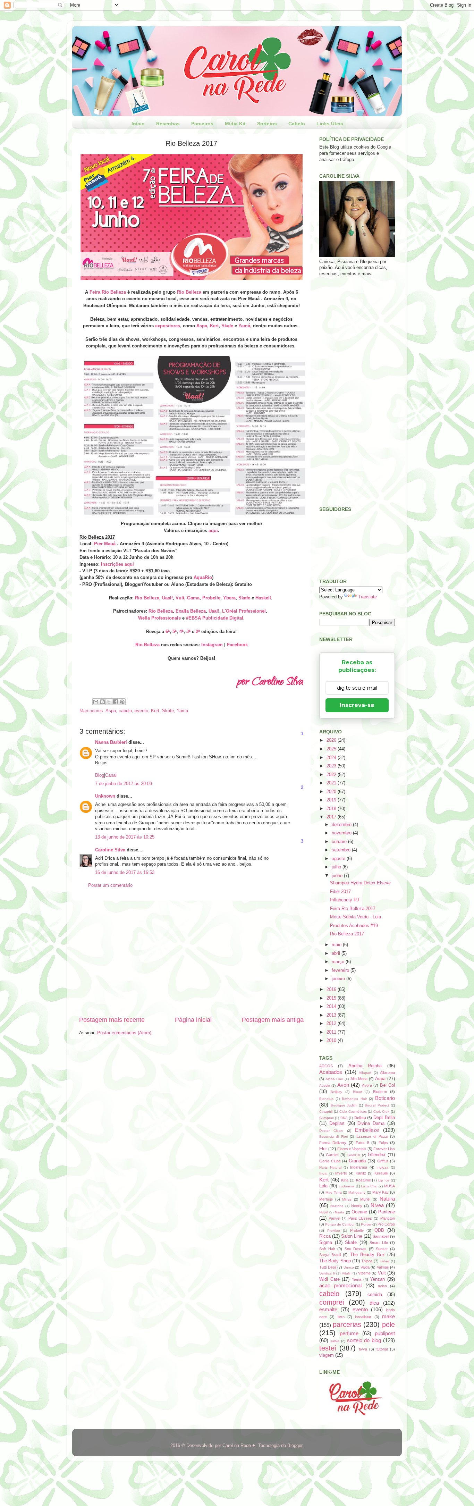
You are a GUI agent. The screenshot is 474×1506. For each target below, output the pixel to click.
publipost (385, 1333)
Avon (343, 1085)
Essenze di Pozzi (372, 1136)
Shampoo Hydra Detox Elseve (360, 883)
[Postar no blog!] (102, 701)
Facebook (237, 644)
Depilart (337, 1123)
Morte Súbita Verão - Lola (355, 917)
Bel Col (387, 1085)
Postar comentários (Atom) (124, 1032)
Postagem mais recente (112, 1019)
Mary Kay (380, 1192)
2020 (332, 791)
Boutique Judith (344, 1105)
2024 (332, 757)
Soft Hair (327, 1249)
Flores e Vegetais (351, 1149)
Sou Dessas (356, 1249)
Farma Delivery (332, 1143)
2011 (332, 1032)
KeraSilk (381, 1173)
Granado (357, 1161)
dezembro (342, 824)
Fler (323, 1148)
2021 (332, 783)
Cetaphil (325, 1111)
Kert (214, 325)
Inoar (323, 1173)
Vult (180, 597)
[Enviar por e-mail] (95, 701)
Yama (182, 710)
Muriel (365, 1199)
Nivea (377, 1205)
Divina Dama (370, 1123)
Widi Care (329, 1279)
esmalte (328, 1309)
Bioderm (380, 1091)
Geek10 (353, 1155)
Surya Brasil (330, 1255)
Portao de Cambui (339, 1224)
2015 (332, 998)
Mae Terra (333, 1192)
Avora (367, 1085)
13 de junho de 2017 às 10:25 (124, 837)
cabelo (125, 710)
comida (374, 1294)
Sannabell (381, 1236)
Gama (193, 597)
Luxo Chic (369, 1186)
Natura (387, 1199)
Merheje (326, 1199)
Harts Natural (330, 1167)
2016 (332, 989)
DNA (344, 1118)
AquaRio (203, 577)
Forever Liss (384, 1149)
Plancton (387, 1218)
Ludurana (346, 1186)
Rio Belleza (189, 292)
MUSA (389, 1186)
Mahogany (356, 1192)
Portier (366, 1224)
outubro (340, 841)
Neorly (356, 1206)
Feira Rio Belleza (108, 292)
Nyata (339, 1212)
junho (338, 875)
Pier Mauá (105, 543)
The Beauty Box (367, 1254)
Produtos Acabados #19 (354, 925)
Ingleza (382, 1167)
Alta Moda (358, 1079)
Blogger (294, 1445)
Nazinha (337, 1206)
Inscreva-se (357, 705)
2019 (332, 800)
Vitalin (347, 1273)
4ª (181, 631)
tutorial (382, 1349)
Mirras (347, 1199)
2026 (332, 740)
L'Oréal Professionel (244, 611)
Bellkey (336, 1092)
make (388, 1316)
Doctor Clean (331, 1131)
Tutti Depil (327, 1267)
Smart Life (379, 1242)
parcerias (347, 1324)
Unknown (105, 796)
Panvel (334, 1218)
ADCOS (326, 1066)
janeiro (339, 978)
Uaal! (167, 597)
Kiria (344, 1180)
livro (341, 1317)
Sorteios (267, 123)
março (339, 961)
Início (138, 123)
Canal (111, 775)
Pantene (386, 1212)
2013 (332, 1015)
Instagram (212, 644)
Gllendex (377, 1154)
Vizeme (364, 1273)
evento (141, 710)
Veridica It (327, 1273)
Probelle (211, 597)
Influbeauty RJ (344, 900)
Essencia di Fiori (333, 1136)
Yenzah (377, 1279)
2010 (332, 1040)
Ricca (325, 1236)
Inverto (341, 1173)
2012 (332, 1023)
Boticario (385, 1098)
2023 (332, 766)
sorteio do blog (364, 1340)
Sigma (325, 1242)
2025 (332, 749)
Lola (323, 1186)
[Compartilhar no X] (108, 701)
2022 (332, 774)
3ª (188, 631)
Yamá (244, 325)
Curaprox (326, 1118)
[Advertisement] (191, 958)
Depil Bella (384, 1117)
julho (337, 867)
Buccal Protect (377, 1105)
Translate (367, 597)
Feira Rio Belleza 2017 (352, 908)
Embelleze (367, 1130)
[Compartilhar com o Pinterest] (122, 701)
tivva (363, 1349)
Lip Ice (383, 1180)
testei (327, 1348)
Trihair (385, 1261)
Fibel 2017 (340, 891)
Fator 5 (362, 1143)
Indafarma (358, 1167)
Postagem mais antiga (273, 1019)
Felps (383, 1143)
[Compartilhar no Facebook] (115, 701)
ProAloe (333, 1230)
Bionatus (326, 1099)
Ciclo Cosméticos (353, 1111)
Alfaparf (365, 1073)
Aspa (201, 325)
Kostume (363, 1180)
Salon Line (351, 1236)
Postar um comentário (110, 885)
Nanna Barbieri (111, 742)
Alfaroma (387, 1072)
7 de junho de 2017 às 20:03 (123, 783)
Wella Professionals (159, 618)
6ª (168, 631)
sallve (334, 1341)
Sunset (382, 1249)
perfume (349, 1333)
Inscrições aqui (117, 564)
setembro (342, 850)
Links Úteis (329, 123)
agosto (339, 858)
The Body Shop (335, 1261)
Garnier (332, 1155)
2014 (332, 1006)
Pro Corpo (386, 1224)
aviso (382, 1286)
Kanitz (361, 1173)
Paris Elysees (360, 1218)
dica (374, 1303)
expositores (167, 325)
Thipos (367, 1261)
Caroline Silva (110, 850)
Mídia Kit (235, 123)
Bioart (357, 1092)
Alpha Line (334, 1079)
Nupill (323, 1212)
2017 (332, 817)
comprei (331, 1302)
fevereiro (341, 970)
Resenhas (168, 123)
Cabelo (296, 123)
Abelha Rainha (365, 1065)
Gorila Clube (330, 1161)
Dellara (360, 1118)
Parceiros (202, 123)
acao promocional (340, 1285)
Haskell (263, 597)
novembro (342, 833)
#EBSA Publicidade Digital (214, 618)
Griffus (383, 1161)
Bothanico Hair (354, 1099)
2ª (198, 631)
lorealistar (363, 1317)
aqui (213, 530)
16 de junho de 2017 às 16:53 (124, 872)
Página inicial (193, 1019)
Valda (365, 1267)
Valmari (383, 1267)
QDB (379, 1230)
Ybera (229, 597)
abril (336, 953)
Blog (99, 775)
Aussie (324, 1085)
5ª (174, 631)
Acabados (330, 1072)
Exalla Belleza (191, 611)
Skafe (227, 325)
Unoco (349, 1267)
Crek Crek (381, 1111)
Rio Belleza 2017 (347, 934)
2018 (332, 808)
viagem (326, 1355)
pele (388, 1324)
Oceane (359, 1212)
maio (337, 944)
